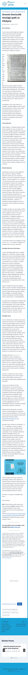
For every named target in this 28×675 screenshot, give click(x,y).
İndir (19, 604)
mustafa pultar (6, 612)
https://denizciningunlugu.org (10, 418)
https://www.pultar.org (7, 557)
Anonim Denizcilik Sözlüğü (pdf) (10, 609)
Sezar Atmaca (7, 24)
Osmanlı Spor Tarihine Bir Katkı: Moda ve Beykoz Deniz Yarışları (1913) (6, 626)
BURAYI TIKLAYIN (15, 527)
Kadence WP (16, 671)
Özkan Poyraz (14, 612)
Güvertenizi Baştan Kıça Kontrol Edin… (21, 624)
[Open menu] (25, 4)
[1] (7, 351)
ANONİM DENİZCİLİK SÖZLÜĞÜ (9, 604)
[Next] (24, 650)
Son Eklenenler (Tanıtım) (8, 11)
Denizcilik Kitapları (20, 11)
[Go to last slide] (4, 650)
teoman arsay (6, 615)
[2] (17, 368)
